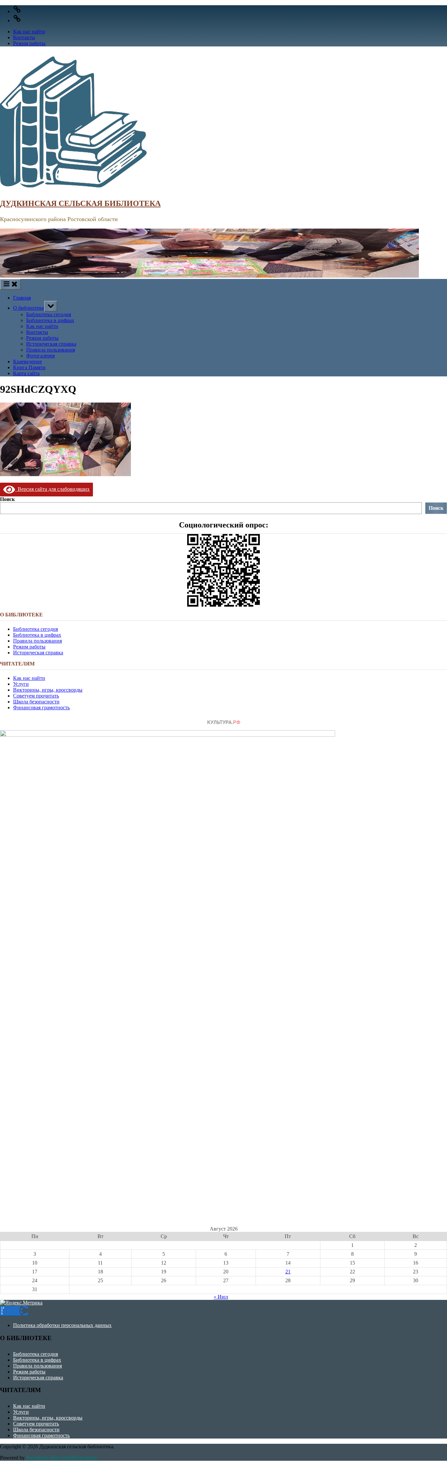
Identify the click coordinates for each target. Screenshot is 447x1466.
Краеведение (27, 361)
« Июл (221, 1297)
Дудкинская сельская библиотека (80, 203)
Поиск (7, 499)
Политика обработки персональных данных (62, 1325)
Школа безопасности (36, 701)
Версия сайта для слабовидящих (52, 489)
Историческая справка (51, 344)
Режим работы (29, 43)
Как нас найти (29, 31)
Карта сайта (26, 373)
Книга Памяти (29, 367)
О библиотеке (28, 308)
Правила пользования (50, 350)
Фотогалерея (40, 355)
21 (288, 1271)
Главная (22, 298)
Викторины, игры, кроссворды (47, 690)
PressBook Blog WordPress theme (61, 1457)
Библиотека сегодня (48, 314)
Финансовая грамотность (41, 707)
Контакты (24, 37)
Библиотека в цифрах (50, 320)
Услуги (21, 684)
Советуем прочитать (36, 696)
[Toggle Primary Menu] (10, 284)
